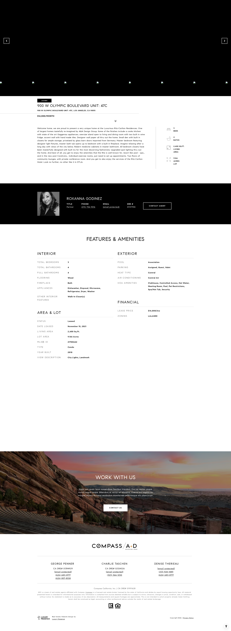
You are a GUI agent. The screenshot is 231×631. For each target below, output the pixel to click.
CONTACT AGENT (157, 206)
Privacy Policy (188, 618)
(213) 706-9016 (88, 207)
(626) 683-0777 (63, 575)
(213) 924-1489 (166, 572)
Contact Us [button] (115, 508)
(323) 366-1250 (114, 575)
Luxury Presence (58, 619)
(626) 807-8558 (63, 578)
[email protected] (166, 568)
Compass (89, 592)
